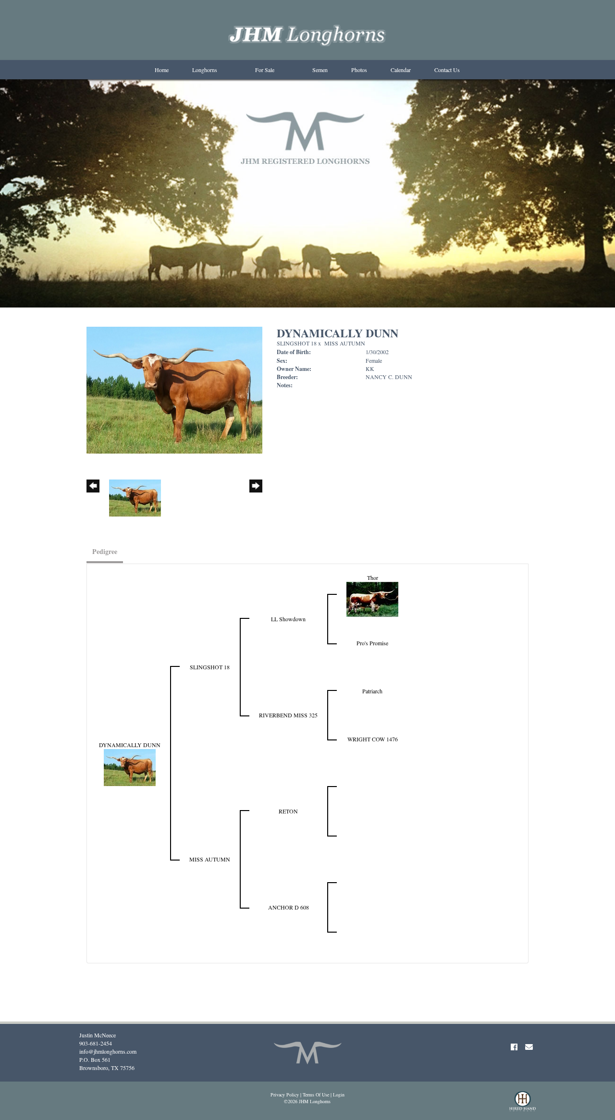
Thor (372, 577)
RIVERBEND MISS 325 (288, 715)
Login (338, 1094)
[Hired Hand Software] (522, 1105)
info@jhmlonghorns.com (107, 1051)
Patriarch (372, 691)
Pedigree (104, 551)
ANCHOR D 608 (288, 907)
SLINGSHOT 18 (297, 343)
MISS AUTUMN (344, 343)
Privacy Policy (285, 1094)
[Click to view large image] (174, 389)
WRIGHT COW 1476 (372, 739)
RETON (288, 811)
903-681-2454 (95, 1043)
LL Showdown (288, 619)
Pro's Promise (372, 643)
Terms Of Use (316, 1094)
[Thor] (372, 598)
